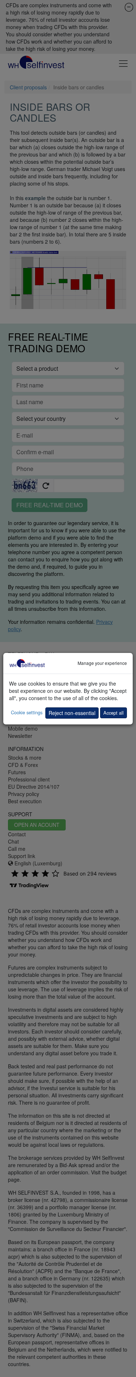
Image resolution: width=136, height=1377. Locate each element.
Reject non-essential (72, 712)
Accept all (113, 712)
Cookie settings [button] (26, 712)
